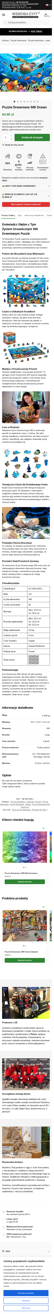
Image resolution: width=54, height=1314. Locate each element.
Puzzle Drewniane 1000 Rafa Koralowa (21, 873)
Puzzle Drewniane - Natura (20, 804)
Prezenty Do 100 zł (39, 810)
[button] (46, 15)
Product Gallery (8, 215)
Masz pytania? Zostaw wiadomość (26, 204)
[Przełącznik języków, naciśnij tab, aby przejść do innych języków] (47, 5)
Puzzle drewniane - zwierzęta (41, 40)
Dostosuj (26, 1300)
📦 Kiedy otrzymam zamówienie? (19, 186)
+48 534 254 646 (21, 2)
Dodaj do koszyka (32, 137)
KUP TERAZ (36, 31)
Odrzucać (26, 1308)
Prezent (38, 802)
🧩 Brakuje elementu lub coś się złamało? (19, 195)
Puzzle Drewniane (18, 40)
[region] (26, 1285)
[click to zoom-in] (27, 73)
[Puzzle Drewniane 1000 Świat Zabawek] (25, 926)
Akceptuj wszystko (26, 1293)
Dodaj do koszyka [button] (25, 882)
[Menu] (6, 15)
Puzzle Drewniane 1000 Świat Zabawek (21, 952)
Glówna (5, 40)
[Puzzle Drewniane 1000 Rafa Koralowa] (25, 847)
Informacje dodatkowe (34, 215)
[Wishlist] (43, 828)
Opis (20, 215)
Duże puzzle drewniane (21, 810)
